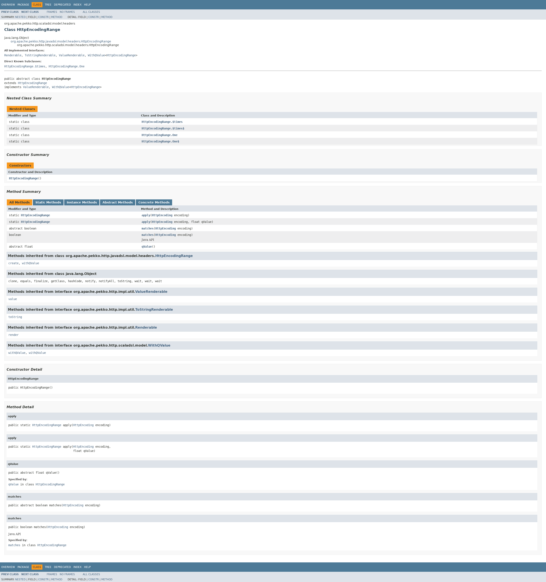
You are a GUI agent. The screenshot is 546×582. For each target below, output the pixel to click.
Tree (48, 4)
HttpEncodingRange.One (66, 66)
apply (146, 215)
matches (148, 228)
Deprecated (62, 4)
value (12, 299)
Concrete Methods (154, 202)
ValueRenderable (71, 55)
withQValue (30, 263)
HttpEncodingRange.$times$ (163, 128)
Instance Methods (82, 202)
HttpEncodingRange (121, 55)
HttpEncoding (162, 215)
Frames (52, 11)
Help (87, 4)
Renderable (12, 55)
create (13, 263)
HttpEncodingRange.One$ (160, 141)
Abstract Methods (118, 202)
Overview (8, 4)
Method (56, 17)
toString (15, 317)
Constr (43, 17)
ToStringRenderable (40, 55)
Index (77, 4)
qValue (147, 246)
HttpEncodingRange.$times (24, 66)
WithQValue (96, 55)
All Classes (91, 11)
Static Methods (48, 202)
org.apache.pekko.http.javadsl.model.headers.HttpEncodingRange (61, 41)
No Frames (67, 11)
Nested (20, 17)
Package (23, 4)
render (13, 335)
